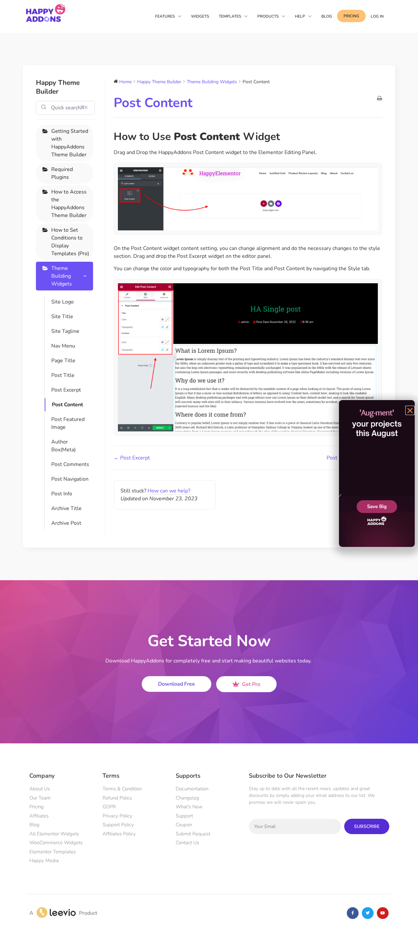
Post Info (61, 493)
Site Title (62, 316)
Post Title (62, 375)
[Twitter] (368, 913)
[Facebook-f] (353, 913)
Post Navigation (69, 479)
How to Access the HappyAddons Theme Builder (69, 203)
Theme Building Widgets (61, 276)
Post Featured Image (68, 423)
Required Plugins (62, 173)
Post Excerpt (66, 390)
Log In (377, 16)
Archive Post (66, 523)
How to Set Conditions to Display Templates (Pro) (70, 241)
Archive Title (66, 508)
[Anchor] (285, 137)
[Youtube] (383, 913)
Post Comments (70, 464)
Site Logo (62, 301)
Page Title (63, 360)
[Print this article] (379, 99)
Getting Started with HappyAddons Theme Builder (69, 143)
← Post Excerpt (132, 457)
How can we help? (169, 490)
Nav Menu (63, 346)
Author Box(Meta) (63, 445)
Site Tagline (65, 331)
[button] (410, 410)
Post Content (67, 404)
